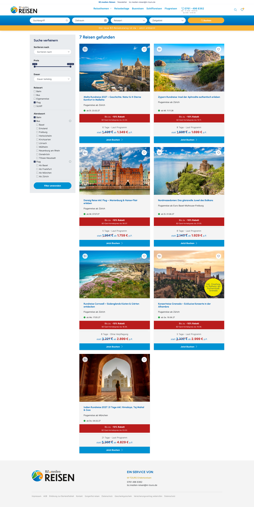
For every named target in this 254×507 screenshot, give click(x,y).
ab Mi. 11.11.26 (166, 110)
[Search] (235, 10)
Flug (38, 102)
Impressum (36, 496)
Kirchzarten (45, 139)
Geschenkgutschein (123, 496)
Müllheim (43, 147)
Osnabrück (44, 154)
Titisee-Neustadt (47, 158)
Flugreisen (171, 8)
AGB (45, 496)
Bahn (38, 91)
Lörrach (43, 143)
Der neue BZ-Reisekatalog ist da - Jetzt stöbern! (127, 28)
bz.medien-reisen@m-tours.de (142, 2)
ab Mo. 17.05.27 (93, 317)
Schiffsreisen (154, 8)
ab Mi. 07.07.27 (92, 214)
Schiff (39, 106)
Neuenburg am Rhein (49, 150)
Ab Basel (43, 165)
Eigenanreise (42, 98)
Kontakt (79, 496)
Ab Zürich (44, 176)
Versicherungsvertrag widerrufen (148, 496)
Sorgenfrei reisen (92, 496)
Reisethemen (101, 8)
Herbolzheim (45, 135)
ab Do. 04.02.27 (93, 421)
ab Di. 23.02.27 (93, 110)
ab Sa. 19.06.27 (167, 317)
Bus (38, 95)
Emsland (43, 128)
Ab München (45, 172)
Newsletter (122, 2)
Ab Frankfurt (45, 169)
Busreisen (138, 8)
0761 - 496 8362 (194, 8)
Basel (41, 124)
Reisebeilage (121, 8)
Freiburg (43, 132)
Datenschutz (107, 496)
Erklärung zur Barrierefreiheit (61, 496)
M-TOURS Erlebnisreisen (139, 477)
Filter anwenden (52, 185)
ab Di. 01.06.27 (167, 214)
